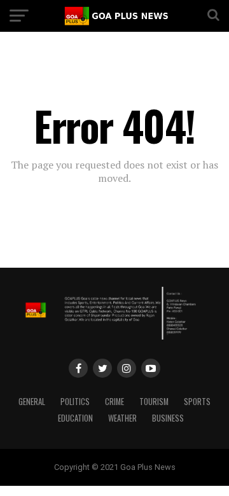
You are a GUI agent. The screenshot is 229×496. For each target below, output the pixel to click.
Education (75, 418)
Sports (197, 402)
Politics (75, 402)
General (31, 402)
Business (168, 418)
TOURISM (154, 402)
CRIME (114, 402)
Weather (122, 418)
